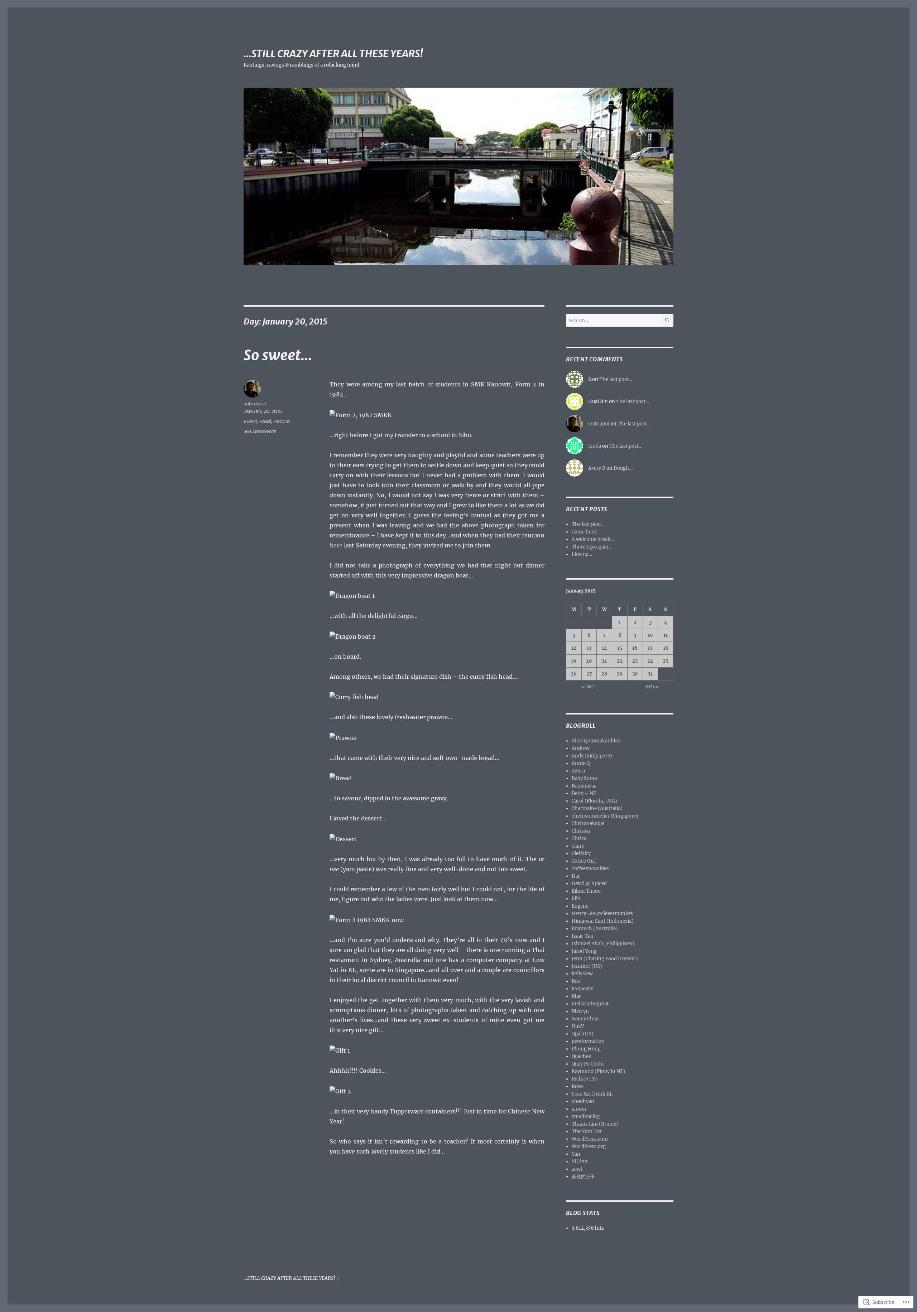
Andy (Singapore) (592, 756)
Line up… (582, 554)
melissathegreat (590, 1004)
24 (650, 661)
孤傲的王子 (583, 1177)
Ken (576, 981)
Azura (578, 771)
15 (619, 648)
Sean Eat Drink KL (592, 1094)
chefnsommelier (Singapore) (605, 816)
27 (589, 674)
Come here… (586, 532)
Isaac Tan (583, 936)
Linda (594, 446)
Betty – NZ (584, 793)
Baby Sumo (584, 778)
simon (579, 1109)
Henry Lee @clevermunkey (602, 914)
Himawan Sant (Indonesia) (603, 921)
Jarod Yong (584, 951)
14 (604, 648)
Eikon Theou (586, 891)
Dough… (623, 468)
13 (589, 648)
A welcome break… (593, 539)
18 (665, 648)
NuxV (578, 1026)
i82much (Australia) (595, 929)
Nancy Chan (585, 1019)
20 (589, 661)
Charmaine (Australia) (597, 808)
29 (619, 674)
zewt (577, 1169)
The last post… (615, 379)
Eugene (580, 906)
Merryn (580, 1011)
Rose (577, 1086)
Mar (576, 996)
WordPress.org (589, 1146)
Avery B (596, 468)
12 (573, 648)
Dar (576, 876)
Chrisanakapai (588, 823)
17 (650, 648)
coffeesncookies (590, 868)
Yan (576, 1154)
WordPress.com (590, 1139)
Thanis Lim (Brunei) (595, 1124)
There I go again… (592, 547)
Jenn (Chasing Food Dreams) (605, 959)
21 (604, 661)
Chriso (579, 838)
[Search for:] (613, 320)
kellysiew (582, 974)
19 (573, 661)
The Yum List (587, 1131)
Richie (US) (585, 1079)
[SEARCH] (667, 320)
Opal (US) (583, 1034)
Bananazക (584, 786)
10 (650, 635)
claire (578, 846)
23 (635, 661)
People (281, 421)
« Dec (587, 687)
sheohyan (583, 1101)
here (336, 545)
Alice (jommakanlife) (596, 741)
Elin (576, 899)
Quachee (581, 1056)
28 (604, 674)
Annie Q (581, 763)
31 (650, 674)
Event (250, 421)
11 (665, 635)
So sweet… (278, 355)
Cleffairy (581, 853)
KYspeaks (583, 989)
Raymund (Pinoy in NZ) (598, 1071)
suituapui (255, 403)
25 (665, 661)
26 (574, 674)
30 (635, 674)
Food (265, 421)
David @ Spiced (589, 884)
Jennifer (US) (587, 966)
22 (620, 661)
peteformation (588, 1041)
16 (635, 648)
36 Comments (260, 431)
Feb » (652, 687)
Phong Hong (586, 1049)
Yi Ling (579, 1162)
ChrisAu (581, 831)
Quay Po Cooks (588, 1064)
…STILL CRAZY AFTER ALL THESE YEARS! (333, 53)
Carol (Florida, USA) (594, 801)
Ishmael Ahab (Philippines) (603, 944)
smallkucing (586, 1116)
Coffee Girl (584, 861)
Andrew (581, 748)
